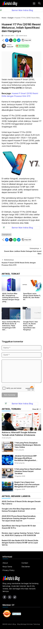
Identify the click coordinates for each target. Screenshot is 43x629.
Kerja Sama (7, 566)
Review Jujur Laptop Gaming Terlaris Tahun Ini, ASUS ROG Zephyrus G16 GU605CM (20, 534)
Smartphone (6, 234)
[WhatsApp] (15, 40)
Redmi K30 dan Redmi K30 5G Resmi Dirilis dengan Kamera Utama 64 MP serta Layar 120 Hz (20, 542)
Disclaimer (26, 566)
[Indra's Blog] (9, 3)
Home (4, 18)
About (5, 563)
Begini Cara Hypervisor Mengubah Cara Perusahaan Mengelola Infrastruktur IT (26, 484)
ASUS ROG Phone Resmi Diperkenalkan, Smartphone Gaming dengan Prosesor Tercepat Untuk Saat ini (19, 518)
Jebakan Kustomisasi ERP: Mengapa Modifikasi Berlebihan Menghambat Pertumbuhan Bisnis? (25, 459)
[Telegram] (19, 40)
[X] (11, 40)
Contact (25, 563)
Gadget (10, 18)
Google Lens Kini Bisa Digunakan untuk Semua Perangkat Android (19, 510)
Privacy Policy (8, 570)
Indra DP (10, 47)
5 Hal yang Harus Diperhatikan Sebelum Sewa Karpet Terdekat (27, 471)
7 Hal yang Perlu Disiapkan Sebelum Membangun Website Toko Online (27, 445)
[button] (39, 3)
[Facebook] (7, 40)
